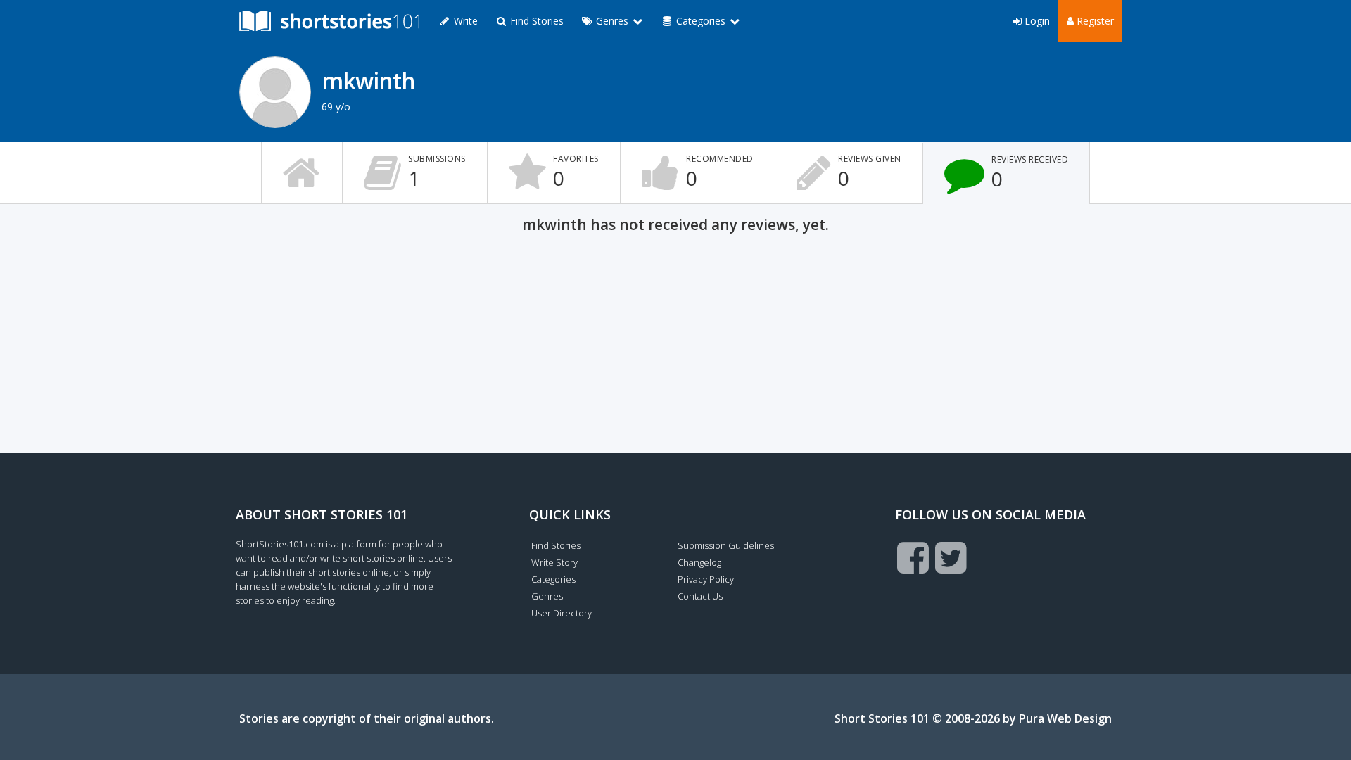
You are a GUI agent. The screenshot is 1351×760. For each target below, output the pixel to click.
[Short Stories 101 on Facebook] (913, 557)
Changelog (699, 562)
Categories (553, 579)
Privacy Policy (706, 579)
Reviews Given (869, 172)
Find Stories (535, 20)
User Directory (561, 613)
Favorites (576, 172)
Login (1036, 20)
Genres (547, 596)
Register (1094, 20)
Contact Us (700, 596)
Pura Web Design (1065, 718)
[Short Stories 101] (329, 21)
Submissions (437, 172)
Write (464, 20)
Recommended (720, 172)
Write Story (554, 562)
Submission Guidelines (726, 545)
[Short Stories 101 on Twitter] (951, 557)
